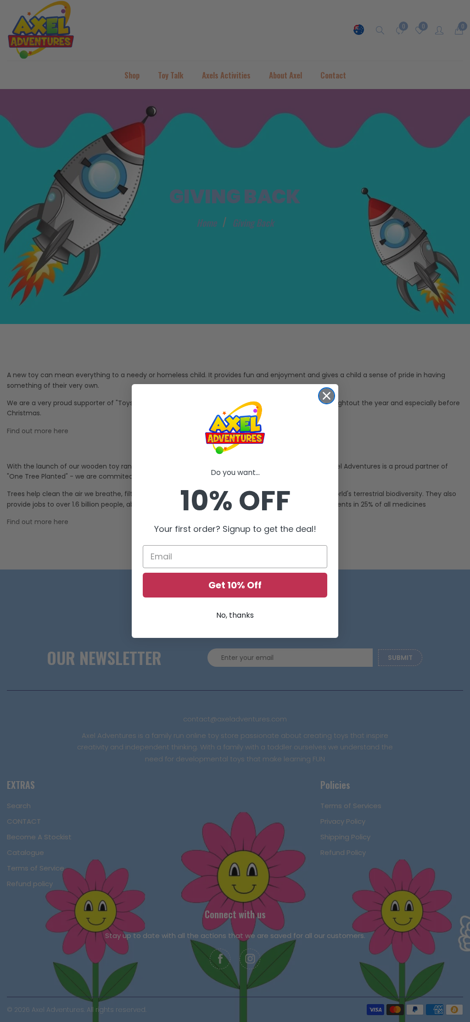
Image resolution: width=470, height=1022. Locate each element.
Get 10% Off (235, 585)
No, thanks (235, 615)
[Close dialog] (327, 396)
